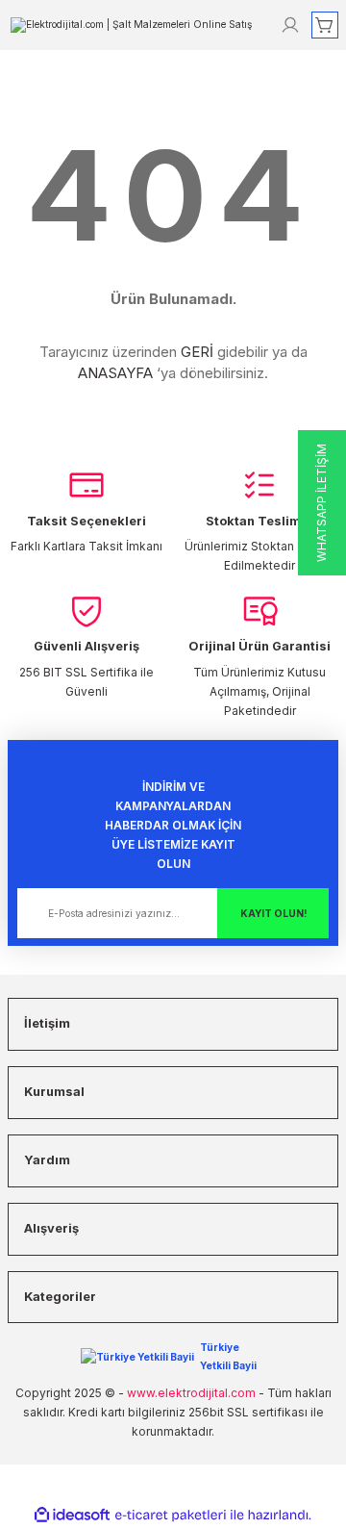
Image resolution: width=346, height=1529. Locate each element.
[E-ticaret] (170, 1515)
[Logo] (131, 24)
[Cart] (324, 25)
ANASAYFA (115, 373)
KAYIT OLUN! (273, 913)
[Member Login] (290, 25)
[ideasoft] (72, 1515)
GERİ (197, 352)
